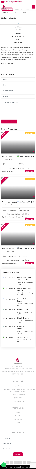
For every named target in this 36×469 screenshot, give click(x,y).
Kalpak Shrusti (8, 248)
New (27, 168)
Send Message (9, 121)
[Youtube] (28, 462)
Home (18, 412)
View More (29, 171)
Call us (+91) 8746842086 (13, 2)
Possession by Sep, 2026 (16, 214)
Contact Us (18, 419)
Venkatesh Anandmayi (11, 202)
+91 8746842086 (18, 398)
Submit (18, 454)
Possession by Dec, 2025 (16, 260)
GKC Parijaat (7, 156)
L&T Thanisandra (23, 337)
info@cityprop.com (19, 395)
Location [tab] (15, 13)
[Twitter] (11, 462)
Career (18, 422)
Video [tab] (24, 13)
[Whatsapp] (16, 462)
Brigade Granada (23, 318)
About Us (18, 416)
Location (18, 33)
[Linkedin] (24, 462)
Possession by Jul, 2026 (16, 168)
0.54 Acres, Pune (9, 205)
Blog (18, 426)
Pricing (18, 40)
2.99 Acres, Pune (9, 251)
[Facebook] (7, 462)
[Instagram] (20, 462)
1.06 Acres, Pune (8, 159)
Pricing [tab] (5, 13)
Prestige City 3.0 (23, 309)
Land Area (18, 27)
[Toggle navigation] (33, 7)
